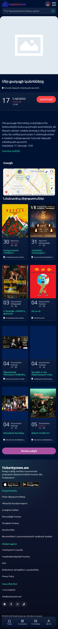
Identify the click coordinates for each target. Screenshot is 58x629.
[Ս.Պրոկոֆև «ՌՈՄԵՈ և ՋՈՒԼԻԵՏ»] (15, 281)
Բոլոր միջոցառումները (13, 496)
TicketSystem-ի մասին (12, 550)
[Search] (53, 11)
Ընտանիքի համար (11, 516)
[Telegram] (4, 604)
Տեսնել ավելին (29, 450)
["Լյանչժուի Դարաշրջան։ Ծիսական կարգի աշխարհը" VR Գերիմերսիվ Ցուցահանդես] (43, 220)
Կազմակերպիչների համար (16, 556)
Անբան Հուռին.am (40, 433)
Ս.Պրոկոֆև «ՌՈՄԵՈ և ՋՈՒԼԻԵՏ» (14, 312)
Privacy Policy (8, 576)
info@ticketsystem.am (12, 596)
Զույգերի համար (10, 523)
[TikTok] (24, 604)
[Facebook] (11, 604)
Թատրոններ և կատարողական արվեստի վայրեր (27, 536)
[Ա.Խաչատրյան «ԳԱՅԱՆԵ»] (15, 220)
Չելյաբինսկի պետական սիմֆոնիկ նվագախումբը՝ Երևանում (14, 373)
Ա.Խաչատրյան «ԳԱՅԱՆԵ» (10, 251)
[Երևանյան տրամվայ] (15, 403)
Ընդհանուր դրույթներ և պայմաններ (20, 569)
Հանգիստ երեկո (10, 510)
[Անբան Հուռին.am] (43, 403)
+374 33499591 (9, 590)
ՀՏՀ (4, 563)
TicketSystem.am (15, 468)
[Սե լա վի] (43, 281)
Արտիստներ (8, 530)
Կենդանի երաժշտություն (14, 503)
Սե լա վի (36, 311)
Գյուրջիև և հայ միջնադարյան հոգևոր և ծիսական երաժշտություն (42, 373)
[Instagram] (17, 604)
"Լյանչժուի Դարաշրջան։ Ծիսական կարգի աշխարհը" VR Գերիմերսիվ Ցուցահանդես (40, 251)
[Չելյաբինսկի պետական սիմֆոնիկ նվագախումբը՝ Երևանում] (15, 342)
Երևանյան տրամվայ (13, 433)
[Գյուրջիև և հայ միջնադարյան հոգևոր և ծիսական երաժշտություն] (43, 342)
